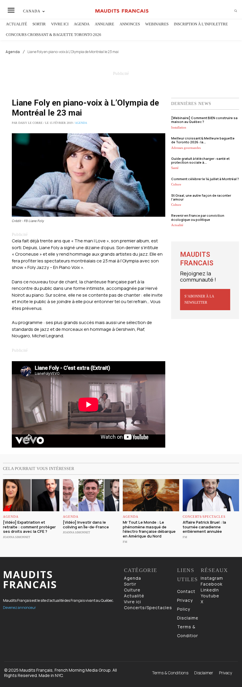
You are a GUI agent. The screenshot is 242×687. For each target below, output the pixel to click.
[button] (235, 10)
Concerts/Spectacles (204, 516)
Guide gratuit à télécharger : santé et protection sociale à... (200, 160)
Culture (176, 184)
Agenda (13, 52)
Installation (178, 127)
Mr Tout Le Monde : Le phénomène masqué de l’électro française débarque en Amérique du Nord (149, 529)
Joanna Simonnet (16, 537)
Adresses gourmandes (186, 147)
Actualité (177, 225)
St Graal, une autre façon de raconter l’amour (201, 197)
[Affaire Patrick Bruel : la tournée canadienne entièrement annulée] (211, 495)
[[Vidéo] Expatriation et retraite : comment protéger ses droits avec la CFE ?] (31, 495)
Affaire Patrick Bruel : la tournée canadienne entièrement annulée (204, 527)
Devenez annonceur (19, 607)
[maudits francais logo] (121, 11)
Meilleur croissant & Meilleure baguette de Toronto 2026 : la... (203, 140)
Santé (175, 168)
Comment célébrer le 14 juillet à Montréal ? (205, 179)
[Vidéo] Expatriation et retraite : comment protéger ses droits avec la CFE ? (29, 527)
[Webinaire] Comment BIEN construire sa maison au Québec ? (204, 120)
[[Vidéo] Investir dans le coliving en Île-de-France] (91, 495)
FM (125, 541)
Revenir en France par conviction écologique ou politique (197, 217)
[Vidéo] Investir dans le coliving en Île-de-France (86, 525)
